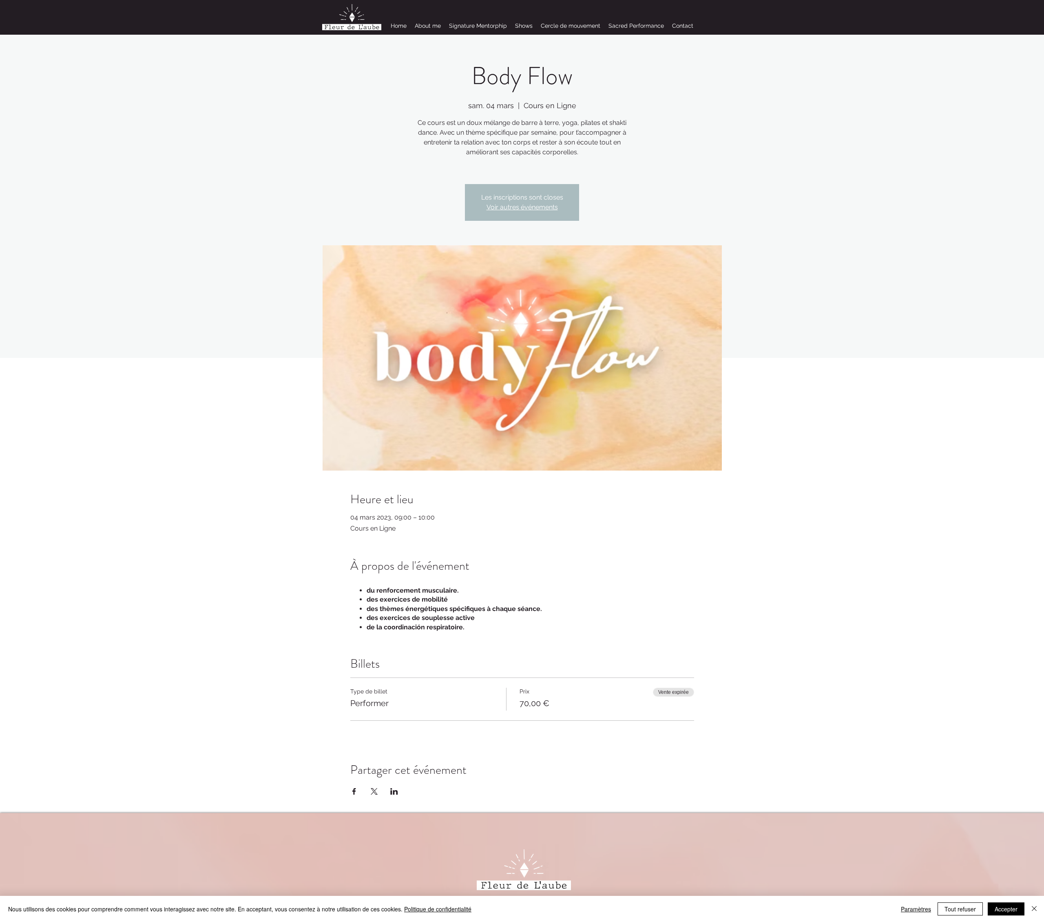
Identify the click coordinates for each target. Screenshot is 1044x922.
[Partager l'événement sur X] (374, 791)
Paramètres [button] (916, 909)
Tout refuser (960, 909)
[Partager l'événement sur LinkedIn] (394, 791)
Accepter (1006, 909)
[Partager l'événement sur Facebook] (354, 791)
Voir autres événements (522, 207)
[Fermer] (1034, 908)
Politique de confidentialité (437, 909)
